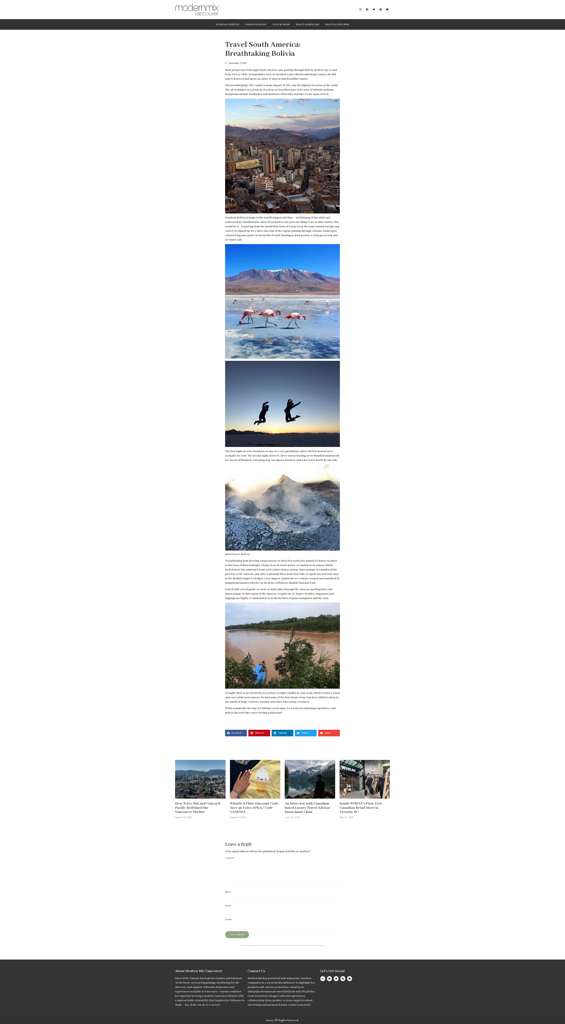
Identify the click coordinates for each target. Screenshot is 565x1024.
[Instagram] (360, 9)
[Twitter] (373, 9)
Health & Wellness (337, 24)
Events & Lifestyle (227, 24)
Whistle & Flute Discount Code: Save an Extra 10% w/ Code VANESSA (254, 807)
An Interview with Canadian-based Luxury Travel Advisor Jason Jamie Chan (307, 807)
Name (228, 892)
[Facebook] (367, 9)
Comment (230, 858)
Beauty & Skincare (307, 24)
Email (228, 905)
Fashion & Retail (256, 24)
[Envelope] (387, 9)
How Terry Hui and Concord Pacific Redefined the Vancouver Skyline (197, 807)
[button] (236, 733)
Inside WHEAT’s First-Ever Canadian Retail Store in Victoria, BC (361, 807)
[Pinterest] (380, 9)
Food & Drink (281, 24)
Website (228, 919)
